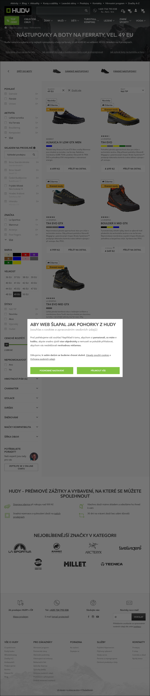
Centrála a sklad (139, 655)
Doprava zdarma (21, 504)
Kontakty (97, 3)
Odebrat (63, 90)
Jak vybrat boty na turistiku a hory (127, 52)
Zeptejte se (74, 651)
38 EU (26, 277)
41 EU (17, 283)
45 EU (17, 288)
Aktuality (34, 3)
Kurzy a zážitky (50, 3)
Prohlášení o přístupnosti (43, 677)
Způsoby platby (39, 669)
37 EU (17, 277)
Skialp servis (102, 655)
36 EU (9, 277)
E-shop (135, 651)
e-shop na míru (73, 690)
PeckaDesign (87, 690)
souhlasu (137, 626)
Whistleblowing (10, 655)
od (6, 344)
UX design (61, 690)
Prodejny (84, 3)
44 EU (9, 288)
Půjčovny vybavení (104, 651)
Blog (24, 3)
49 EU (17, 294)
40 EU (9, 283)
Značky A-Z (133, 3)
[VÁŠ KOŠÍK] (142, 10)
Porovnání (122, 10)
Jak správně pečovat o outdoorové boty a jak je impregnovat (72, 52)
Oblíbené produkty (129, 10)
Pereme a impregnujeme (107, 658)
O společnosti (9, 647)
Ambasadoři (9, 662)
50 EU (26, 294)
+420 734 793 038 (59, 610)
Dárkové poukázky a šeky (107, 662)
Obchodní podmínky (41, 655)
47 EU (34, 288)
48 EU (9, 294)
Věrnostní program (114, 3)
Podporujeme (9, 666)
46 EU (26, 288)
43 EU (34, 283)
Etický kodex (9, 651)
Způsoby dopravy (40, 666)
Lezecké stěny (69, 3)
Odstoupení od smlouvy (42, 658)
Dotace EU (8, 673)
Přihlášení (135, 10)
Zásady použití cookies (97, 355)
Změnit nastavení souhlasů (44, 680)
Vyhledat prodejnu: (16, 154)
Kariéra (7, 669)
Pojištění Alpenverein (105, 647)
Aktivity (14, 3)
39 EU (34, 277)
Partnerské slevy (40, 651)
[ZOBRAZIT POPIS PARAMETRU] (34, 147)
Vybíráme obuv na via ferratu (20, 52)
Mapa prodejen (20, 616)
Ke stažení (74, 647)
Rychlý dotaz (137, 658)
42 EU (26, 283)
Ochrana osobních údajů (42, 359)
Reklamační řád (39, 662)
